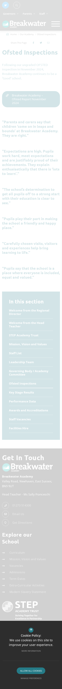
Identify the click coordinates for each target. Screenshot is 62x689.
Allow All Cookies (31, 670)
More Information (31, 651)
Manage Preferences (31, 678)
